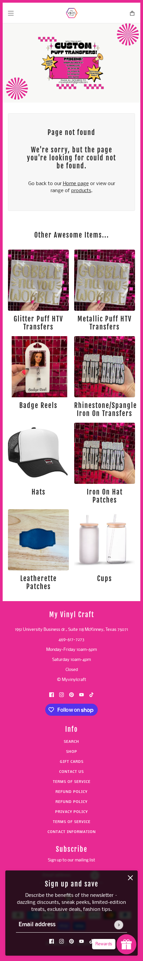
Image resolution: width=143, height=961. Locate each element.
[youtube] (81, 941)
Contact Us (71, 772)
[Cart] (132, 13)
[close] (130, 877)
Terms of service (71, 822)
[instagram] (62, 941)
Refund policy (71, 792)
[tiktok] (91, 941)
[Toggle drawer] (11, 13)
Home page (76, 183)
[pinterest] (71, 941)
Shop (71, 752)
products (81, 190)
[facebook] (52, 941)
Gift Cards (71, 762)
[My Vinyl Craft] (71, 13)
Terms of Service (71, 782)
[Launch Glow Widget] (126, 944)
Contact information (72, 832)
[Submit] (118, 924)
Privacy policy (71, 812)
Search (71, 742)
